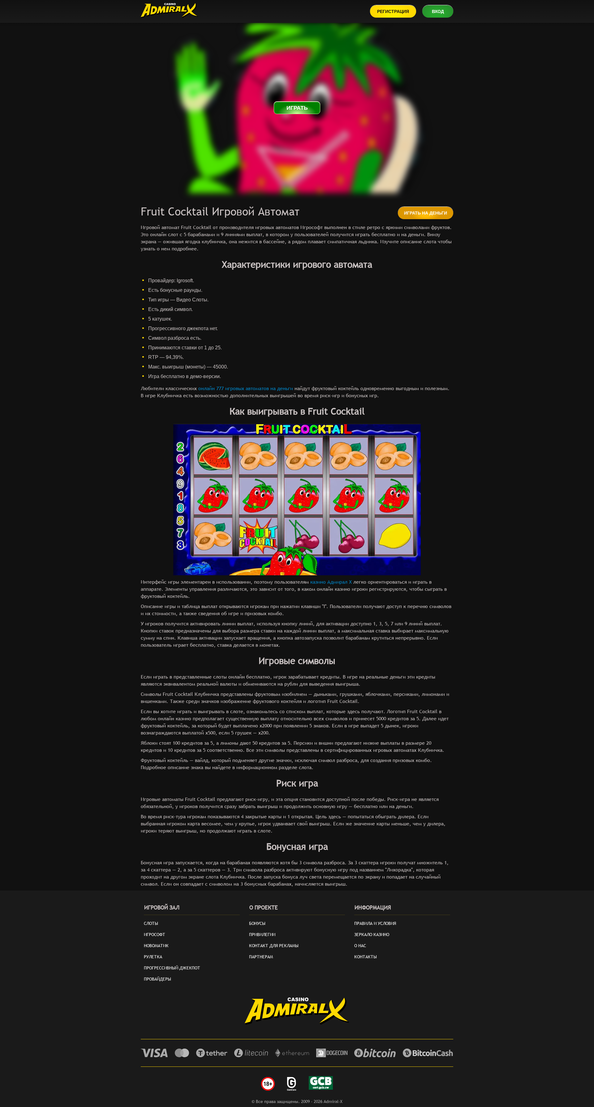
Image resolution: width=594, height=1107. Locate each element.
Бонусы (257, 923)
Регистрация (393, 11)
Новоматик (156, 945)
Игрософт (154, 934)
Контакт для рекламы (274, 945)
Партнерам (261, 956)
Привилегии (262, 934)
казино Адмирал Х (331, 582)
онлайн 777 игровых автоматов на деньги (245, 388)
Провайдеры (157, 979)
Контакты (365, 956)
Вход (438, 11)
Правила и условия (375, 923)
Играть (297, 108)
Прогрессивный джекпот (172, 967)
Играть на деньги (425, 213)
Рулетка (153, 956)
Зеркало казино (371, 934)
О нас (360, 945)
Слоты (151, 923)
